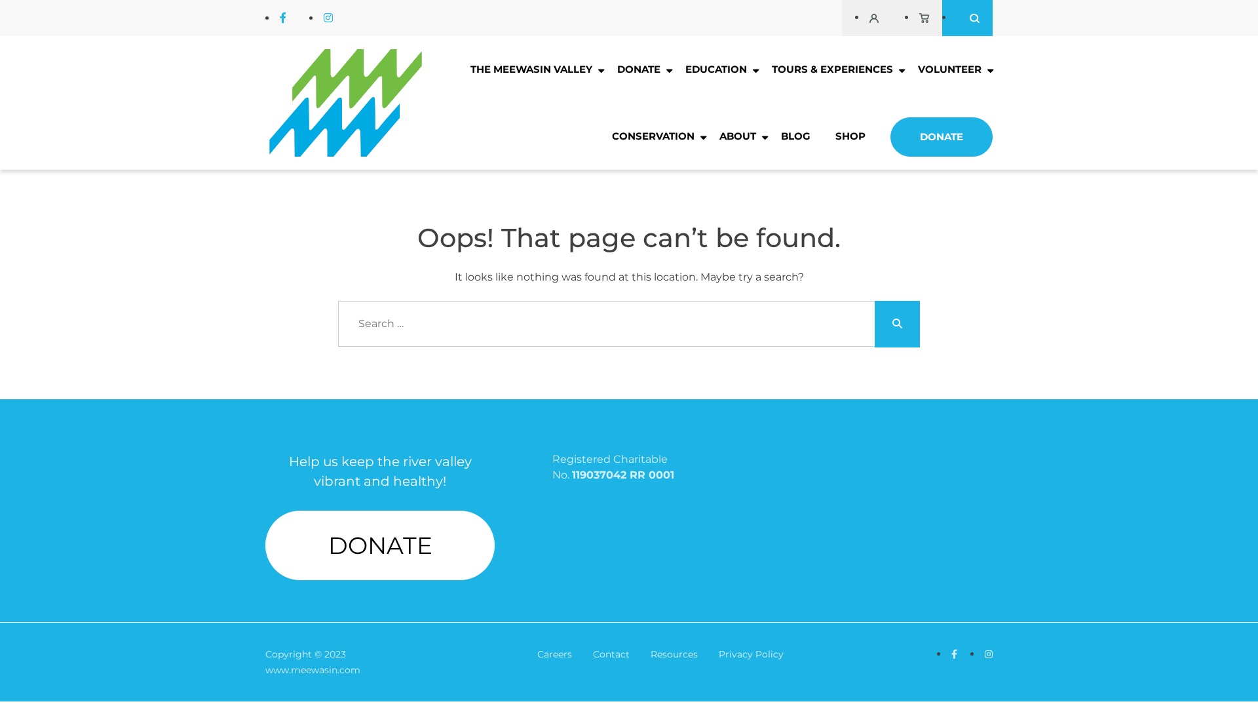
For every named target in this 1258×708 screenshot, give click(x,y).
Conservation (653, 136)
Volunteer (950, 69)
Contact (611, 654)
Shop (850, 136)
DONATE (380, 545)
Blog (795, 136)
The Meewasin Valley (531, 69)
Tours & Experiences (832, 69)
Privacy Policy (751, 654)
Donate (638, 69)
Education (716, 69)
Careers (554, 654)
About (737, 136)
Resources (674, 654)
